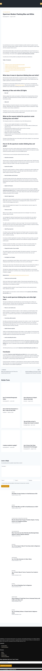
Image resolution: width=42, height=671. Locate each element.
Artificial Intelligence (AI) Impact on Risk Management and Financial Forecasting (33, 371)
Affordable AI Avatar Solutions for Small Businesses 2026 (24, 493)
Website (30, 480)
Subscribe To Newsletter (6, 665)
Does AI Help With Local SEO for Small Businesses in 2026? (25, 506)
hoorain (26, 401)
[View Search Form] (41, 4)
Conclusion (7, 71)
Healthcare (25, 518)
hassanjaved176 (6, 16)
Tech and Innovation (15, 531)
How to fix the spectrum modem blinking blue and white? (15, 68)
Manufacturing (14, 596)
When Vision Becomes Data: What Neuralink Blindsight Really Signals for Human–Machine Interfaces (25, 533)
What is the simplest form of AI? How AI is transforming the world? (9, 371)
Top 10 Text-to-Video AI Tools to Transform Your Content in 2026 (25, 573)
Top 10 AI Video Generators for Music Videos (22, 559)
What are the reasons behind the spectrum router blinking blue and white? (18, 67)
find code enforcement (20, 85)
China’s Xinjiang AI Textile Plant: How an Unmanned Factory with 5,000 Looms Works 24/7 (26, 599)
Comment (4, 466)
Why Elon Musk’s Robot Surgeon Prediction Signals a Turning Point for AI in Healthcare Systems (25, 520)
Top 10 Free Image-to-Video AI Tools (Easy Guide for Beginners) (26, 546)
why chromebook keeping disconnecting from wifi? (19, 275)
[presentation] (10, 388)
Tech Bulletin (5, 669)
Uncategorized (14, 557)
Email (16, 480)
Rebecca (5, 412)
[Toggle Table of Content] (3, 63)
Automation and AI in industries (17, 518)
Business (13, 505)
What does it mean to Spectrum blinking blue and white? (15, 64)
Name (3, 480)
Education (13, 544)
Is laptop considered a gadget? (10, 445)
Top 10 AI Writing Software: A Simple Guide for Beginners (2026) (24, 612)
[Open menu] (1, 4)
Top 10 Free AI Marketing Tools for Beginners (22, 585)
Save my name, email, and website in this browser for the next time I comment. (15, 483)
